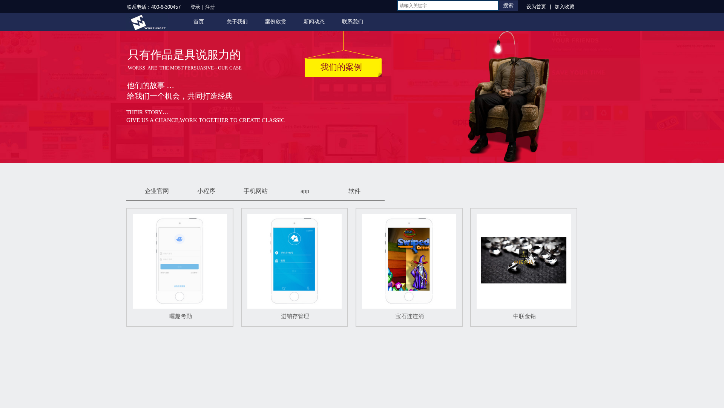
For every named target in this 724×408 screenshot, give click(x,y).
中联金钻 (524, 316)
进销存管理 (295, 316)
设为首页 (536, 6)
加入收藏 (564, 6)
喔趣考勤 (180, 316)
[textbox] (448, 5)
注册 (210, 7)
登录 (195, 7)
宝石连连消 (410, 316)
